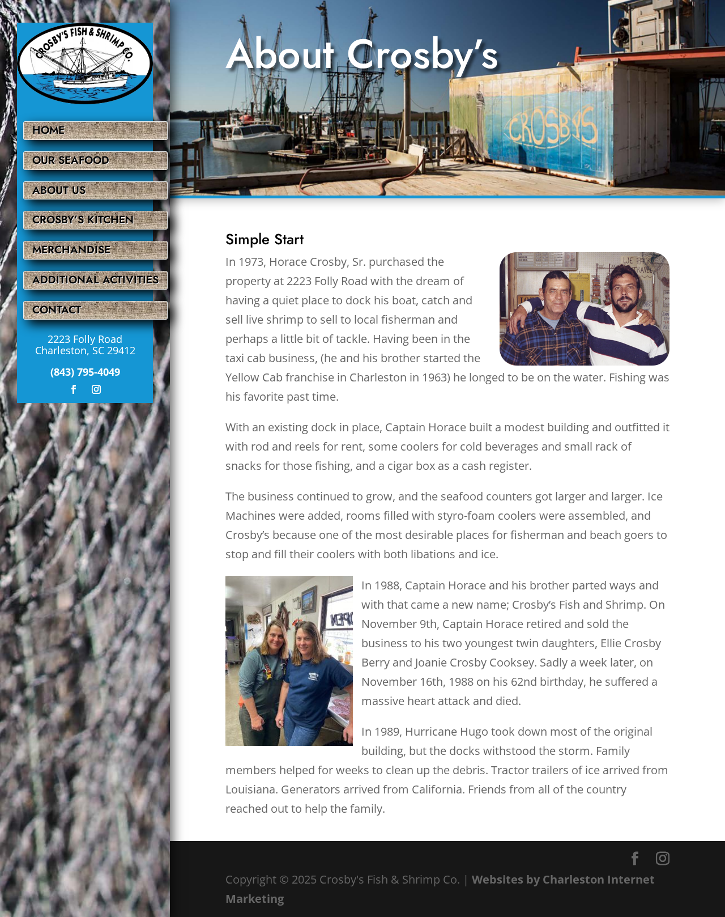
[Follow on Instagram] (96, 389)
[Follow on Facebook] (74, 389)
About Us (59, 190)
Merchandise (71, 249)
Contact (56, 309)
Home (48, 130)
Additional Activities (95, 279)
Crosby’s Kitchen (83, 219)
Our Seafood (70, 160)
